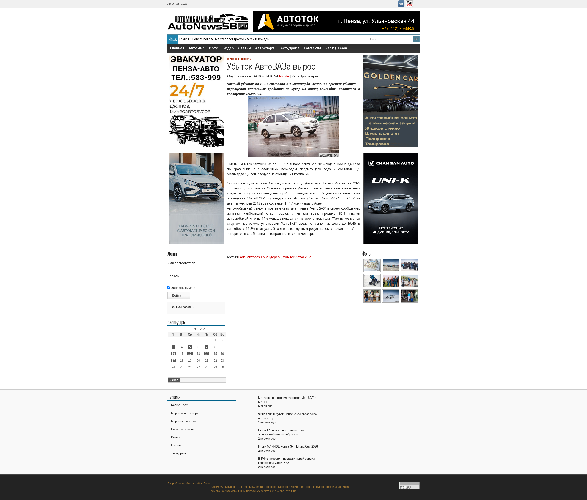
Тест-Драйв (289, 48)
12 (189, 353)
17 (173, 360)
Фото (213, 48)
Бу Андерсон (271, 257)
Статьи (244, 48)
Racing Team (336, 48)
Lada (242, 257)
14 (206, 353)
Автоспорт (264, 48)
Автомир (197, 48)
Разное (176, 437)
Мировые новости (239, 59)
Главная (177, 48)
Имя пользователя (181, 263)
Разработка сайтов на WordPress (189, 483)
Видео (228, 48)
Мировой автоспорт (184, 413)
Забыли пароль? (182, 307)
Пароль (173, 276)
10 (173, 353)
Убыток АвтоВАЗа (297, 257)
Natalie (284, 76)
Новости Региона (182, 429)
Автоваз (253, 257)
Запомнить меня (183, 288)
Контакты (312, 48)
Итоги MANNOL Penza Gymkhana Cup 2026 (209, 40)
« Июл (173, 380)
